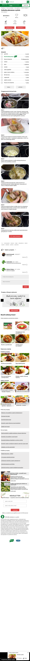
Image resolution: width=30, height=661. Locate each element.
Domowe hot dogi (5, 416)
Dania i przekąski (10, 8)
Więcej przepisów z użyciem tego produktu (9, 318)
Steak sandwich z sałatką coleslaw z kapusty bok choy (13, 433)
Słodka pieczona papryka (22, 391)
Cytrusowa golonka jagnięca (7, 457)
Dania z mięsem (24, 8)
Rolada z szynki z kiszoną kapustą (22, 377)
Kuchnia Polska (6, 243)
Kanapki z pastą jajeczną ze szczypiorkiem (10, 423)
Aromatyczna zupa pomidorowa (20, 332)
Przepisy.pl (3, 8)
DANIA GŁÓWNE (21, 243)
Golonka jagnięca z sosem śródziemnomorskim (12, 467)
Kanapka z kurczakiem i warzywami (9, 436)
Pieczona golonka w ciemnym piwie (6, 377)
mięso (16, 243)
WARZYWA (12, 243)
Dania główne (17, 8)
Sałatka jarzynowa (5, 426)
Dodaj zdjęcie (14, 310)
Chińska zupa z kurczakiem (19, 345)
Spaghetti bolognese (6, 419)
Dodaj (25, 286)
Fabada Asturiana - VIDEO (7, 453)
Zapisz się (15, 510)
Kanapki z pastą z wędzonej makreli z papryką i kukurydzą (14, 443)
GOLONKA (11, 244)
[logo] (10, 2)
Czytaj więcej (13, 480)
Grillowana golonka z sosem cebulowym (10, 460)
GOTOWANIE (16, 244)
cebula (26, 243)
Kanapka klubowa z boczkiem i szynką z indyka (12, 440)
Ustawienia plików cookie (8, 659)
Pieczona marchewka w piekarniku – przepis (22, 404)
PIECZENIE (7, 244)
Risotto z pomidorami (6, 344)
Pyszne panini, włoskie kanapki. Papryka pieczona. (7, 390)
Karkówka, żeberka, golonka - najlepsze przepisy (6, 404)
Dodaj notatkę (16, 236)
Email (8, 87)
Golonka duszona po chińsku (7, 464)
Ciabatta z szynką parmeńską (8, 447)
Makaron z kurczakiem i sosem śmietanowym (11, 412)
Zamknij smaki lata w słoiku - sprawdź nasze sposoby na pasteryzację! (15, 473)
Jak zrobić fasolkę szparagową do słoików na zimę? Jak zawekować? (16, 484)
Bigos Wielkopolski (20, 363)
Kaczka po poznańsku (6, 363)
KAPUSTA (3, 244)
